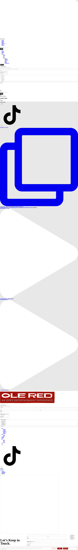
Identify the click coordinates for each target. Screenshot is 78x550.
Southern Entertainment (7, 63)
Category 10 (6, 61)
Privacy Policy (3, 471)
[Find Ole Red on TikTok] (12, 125)
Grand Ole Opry (6, 59)
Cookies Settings (54, 548)
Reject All (60, 548)
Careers (2, 443)
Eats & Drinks (3, 51)
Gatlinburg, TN (3, 41)
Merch (2, 53)
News (3, 57)
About (2, 439)
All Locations (3, 40)
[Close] (77, 548)
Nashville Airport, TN (3, 43)
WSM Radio (6, 62)
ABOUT (3, 54)
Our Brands (5, 58)
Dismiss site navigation (3, 96)
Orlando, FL (2, 44)
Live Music (2, 434)
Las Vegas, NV (4, 430)
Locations (2, 428)
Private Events (3, 52)
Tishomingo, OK (3, 45)
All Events (4, 435)
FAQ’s (3, 56)
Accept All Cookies (65, 548)
